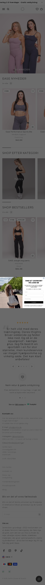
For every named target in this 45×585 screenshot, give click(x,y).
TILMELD (33, 302)
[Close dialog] (43, 278)
